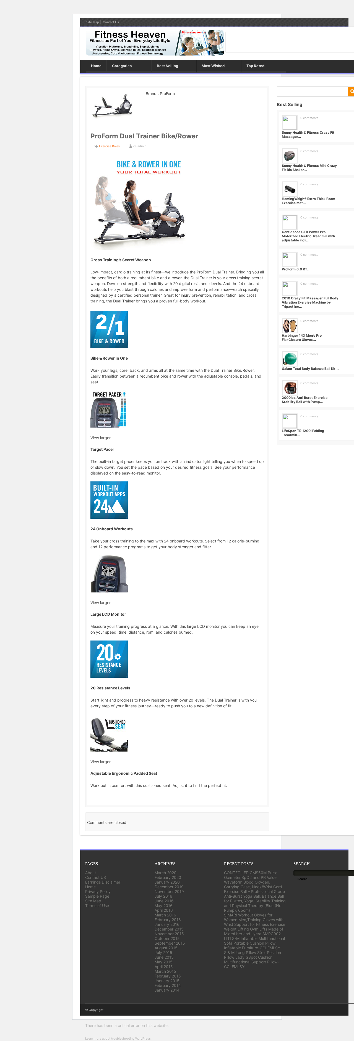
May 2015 (164, 962)
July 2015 (163, 952)
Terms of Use (97, 905)
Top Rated (255, 66)
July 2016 (163, 896)
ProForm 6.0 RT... (296, 269)
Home (96, 66)
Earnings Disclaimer (102, 882)
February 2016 (168, 919)
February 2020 (168, 877)
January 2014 (167, 990)
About (90, 872)
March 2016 (165, 915)
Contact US (95, 877)
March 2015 (165, 971)
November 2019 (169, 891)
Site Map (92, 22)
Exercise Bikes (109, 146)
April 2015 (164, 966)
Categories (122, 66)
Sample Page (97, 896)
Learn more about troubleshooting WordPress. (118, 1038)
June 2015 (164, 957)
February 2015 (168, 976)
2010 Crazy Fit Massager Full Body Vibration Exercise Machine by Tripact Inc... (310, 302)
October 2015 (167, 938)
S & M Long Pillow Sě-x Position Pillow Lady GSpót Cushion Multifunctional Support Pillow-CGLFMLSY (252, 959)
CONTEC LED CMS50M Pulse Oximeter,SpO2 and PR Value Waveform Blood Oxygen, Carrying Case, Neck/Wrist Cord (253, 879)
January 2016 (167, 924)
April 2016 (164, 910)
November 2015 (169, 933)
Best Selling (167, 66)
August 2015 (166, 947)
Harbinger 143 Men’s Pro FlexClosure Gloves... (302, 337)
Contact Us (111, 22)
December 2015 (169, 929)
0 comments (309, 118)
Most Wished (213, 66)
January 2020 (167, 882)
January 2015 (167, 980)
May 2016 (164, 905)
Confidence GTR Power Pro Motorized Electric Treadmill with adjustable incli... (308, 236)
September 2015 (170, 943)
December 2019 (169, 886)
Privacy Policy (98, 891)
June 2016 (164, 900)
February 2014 (168, 985)
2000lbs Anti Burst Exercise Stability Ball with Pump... (304, 400)
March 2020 (165, 872)
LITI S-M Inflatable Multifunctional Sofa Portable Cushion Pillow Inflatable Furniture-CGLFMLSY (254, 943)
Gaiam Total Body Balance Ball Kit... (310, 369)
